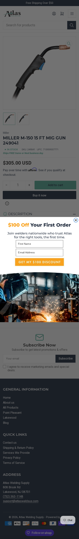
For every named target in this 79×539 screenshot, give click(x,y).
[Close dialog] (76, 220)
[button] (39, 289)
